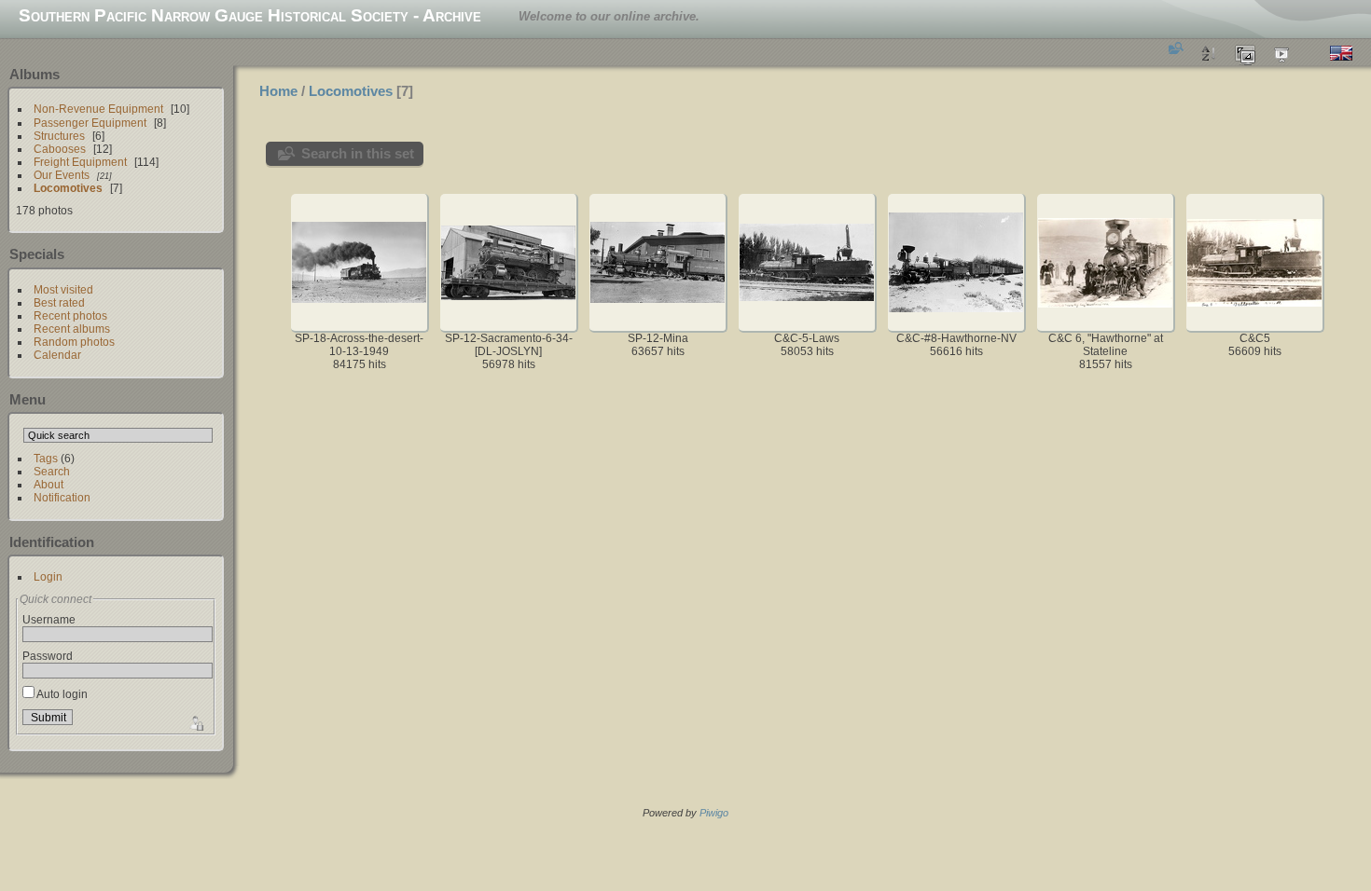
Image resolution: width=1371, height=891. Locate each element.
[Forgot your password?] (195, 721)
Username (49, 619)
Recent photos (70, 315)
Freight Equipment (80, 162)
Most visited (63, 289)
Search (52, 471)
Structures (59, 136)
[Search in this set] (1174, 48)
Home (278, 91)
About (48, 484)
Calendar (57, 355)
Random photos (74, 342)
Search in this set (357, 153)
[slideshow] (1282, 53)
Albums (34, 74)
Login (48, 576)
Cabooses (60, 149)
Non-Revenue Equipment (98, 109)
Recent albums (72, 328)
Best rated (59, 302)
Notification (62, 497)
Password (47, 656)
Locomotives (68, 188)
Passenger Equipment (90, 123)
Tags (46, 458)
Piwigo (713, 812)
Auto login (61, 694)
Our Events (62, 175)
